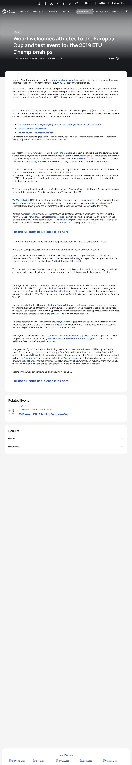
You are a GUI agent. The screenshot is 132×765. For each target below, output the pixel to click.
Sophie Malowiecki (55, 175)
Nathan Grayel (54, 338)
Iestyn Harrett (63, 321)
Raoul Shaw (70, 335)
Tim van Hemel (71, 358)
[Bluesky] (76, 3)
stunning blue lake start (63, 79)
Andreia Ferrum (29, 213)
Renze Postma (61, 291)
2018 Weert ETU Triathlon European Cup (43, 414)
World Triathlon (8, 11)
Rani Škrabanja (65, 219)
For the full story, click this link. (67, 261)
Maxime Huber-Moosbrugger (80, 338)
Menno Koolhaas (80, 349)
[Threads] (63, 3)
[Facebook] (45, 3)
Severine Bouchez (101, 202)
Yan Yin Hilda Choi (21, 200)
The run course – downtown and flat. (36, 132)
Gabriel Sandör (29, 360)
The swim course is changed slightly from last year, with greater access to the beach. (59, 124)
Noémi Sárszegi (56, 216)
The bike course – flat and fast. (33, 128)
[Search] (127, 11)
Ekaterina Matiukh (63, 152)
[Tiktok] (70, 3)
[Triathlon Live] (118, 3)
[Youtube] (57, 3)
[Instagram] (39, 3)
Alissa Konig (31, 161)
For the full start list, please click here (40, 231)
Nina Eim (80, 158)
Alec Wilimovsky (33, 355)
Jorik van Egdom (56, 305)
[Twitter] (51, 3)
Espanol (111, 58)
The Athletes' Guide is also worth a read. (49, 139)
